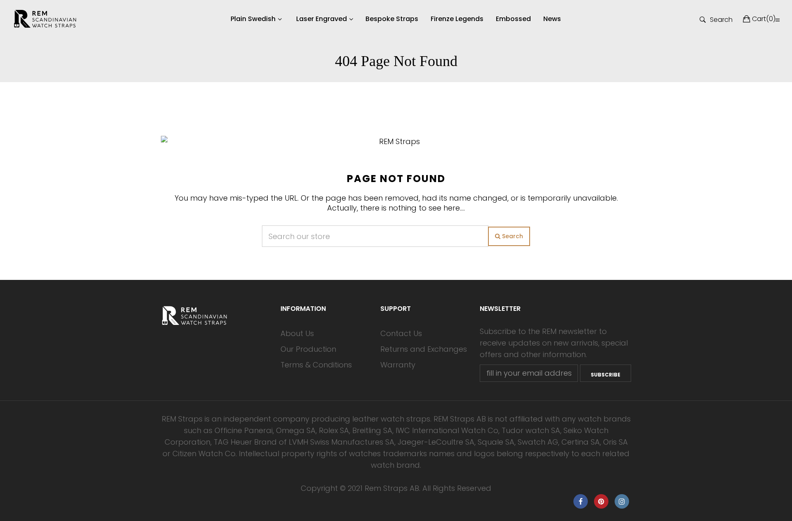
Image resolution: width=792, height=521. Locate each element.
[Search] (778, 20)
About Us (297, 333)
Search (721, 19)
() (764, 19)
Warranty (397, 365)
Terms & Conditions (316, 365)
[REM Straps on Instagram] (622, 501)
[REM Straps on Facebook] (580, 501)
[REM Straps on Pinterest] (601, 501)
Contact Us (401, 333)
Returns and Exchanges (423, 349)
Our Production (308, 349)
